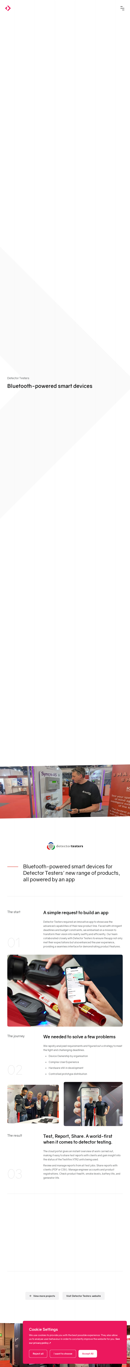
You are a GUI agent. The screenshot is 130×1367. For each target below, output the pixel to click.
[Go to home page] (8, 8)
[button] (122, 8)
